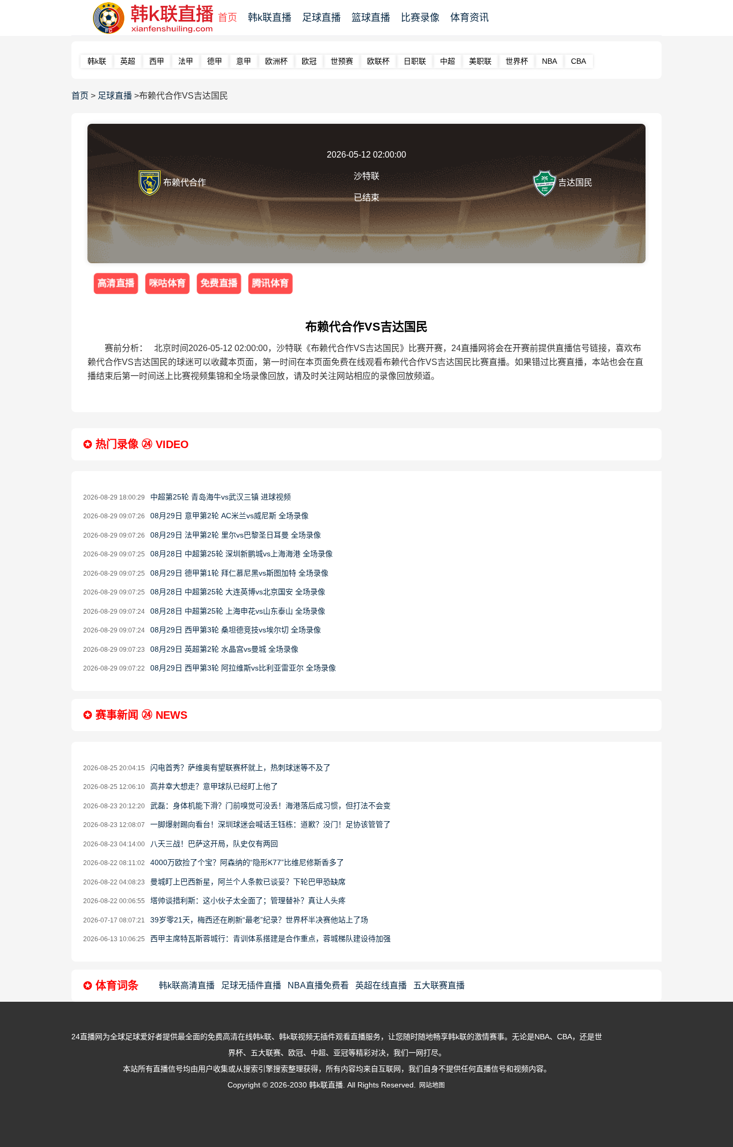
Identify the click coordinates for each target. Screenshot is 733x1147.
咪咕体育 (167, 283)
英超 (127, 61)
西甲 (156, 61)
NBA (549, 61)
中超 (447, 61)
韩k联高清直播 (187, 985)
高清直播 (116, 283)
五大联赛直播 (439, 985)
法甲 (185, 61)
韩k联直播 (269, 17)
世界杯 (516, 61)
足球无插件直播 (251, 985)
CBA (578, 61)
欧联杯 (378, 61)
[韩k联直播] (148, 18)
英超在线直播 (381, 985)
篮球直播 (370, 17)
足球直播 (321, 17)
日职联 (415, 61)
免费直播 (219, 283)
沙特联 (366, 176)
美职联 (480, 61)
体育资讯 (469, 17)
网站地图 (432, 1085)
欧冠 (309, 61)
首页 (227, 17)
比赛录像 (420, 17)
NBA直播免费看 (318, 985)
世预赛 (342, 61)
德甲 (214, 61)
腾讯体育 (270, 283)
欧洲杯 (276, 61)
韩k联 (96, 61)
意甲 (243, 61)
